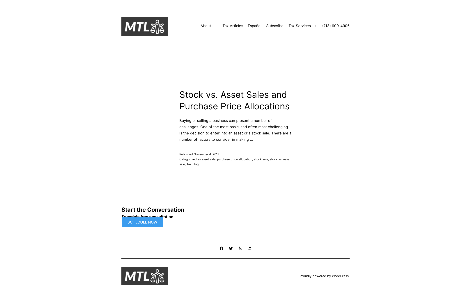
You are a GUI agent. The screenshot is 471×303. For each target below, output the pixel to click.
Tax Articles (232, 26)
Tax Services (299, 26)
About (206, 26)
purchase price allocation (234, 159)
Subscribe (275, 26)
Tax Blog (193, 164)
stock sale (261, 159)
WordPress (340, 276)
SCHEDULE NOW (142, 222)
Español (254, 26)
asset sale (208, 159)
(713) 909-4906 (336, 26)
